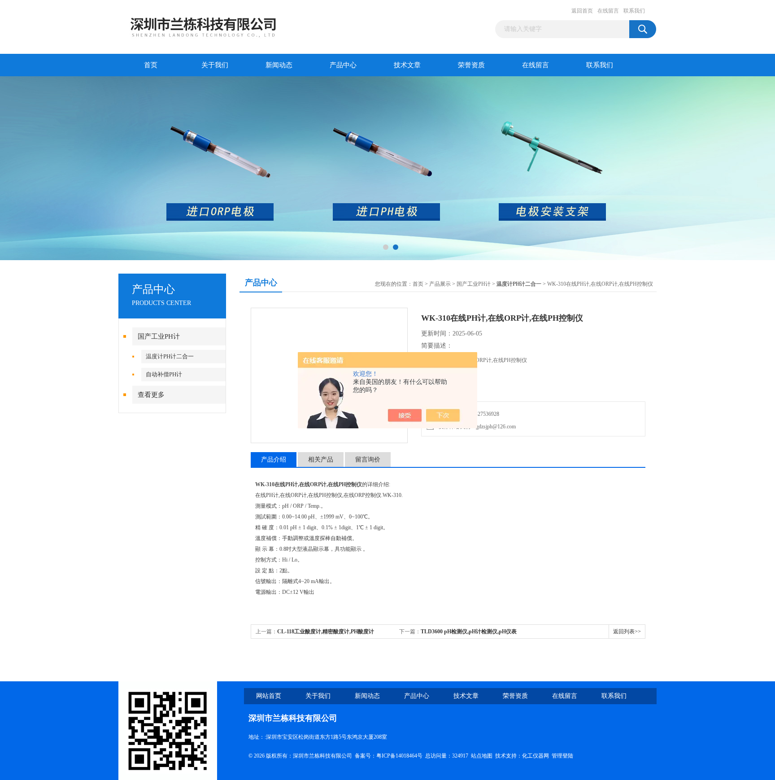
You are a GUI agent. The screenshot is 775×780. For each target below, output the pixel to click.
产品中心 (343, 65)
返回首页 (582, 11)
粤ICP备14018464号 (399, 756)
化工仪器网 (535, 756)
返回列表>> (627, 631)
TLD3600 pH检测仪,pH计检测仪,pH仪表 (469, 631)
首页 (150, 65)
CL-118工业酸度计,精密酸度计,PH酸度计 (325, 631)
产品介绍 (273, 459)
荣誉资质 (471, 65)
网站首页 (268, 696)
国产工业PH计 (159, 336)
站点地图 (481, 756)
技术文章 (407, 65)
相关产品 (320, 459)
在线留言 (608, 11)
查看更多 (151, 394)
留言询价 (367, 459)
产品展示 (440, 284)
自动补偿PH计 (164, 374)
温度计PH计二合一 (170, 356)
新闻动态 (279, 65)
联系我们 (634, 11)
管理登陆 (562, 756)
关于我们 (214, 65)
